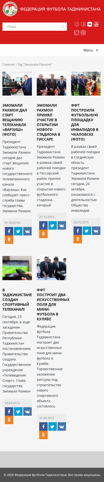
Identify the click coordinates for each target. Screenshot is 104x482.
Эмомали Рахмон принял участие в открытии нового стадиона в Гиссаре (48, 122)
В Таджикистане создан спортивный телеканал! (17, 299)
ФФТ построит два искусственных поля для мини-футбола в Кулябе (53, 304)
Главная (8, 64)
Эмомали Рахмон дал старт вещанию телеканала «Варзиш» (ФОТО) (14, 120)
